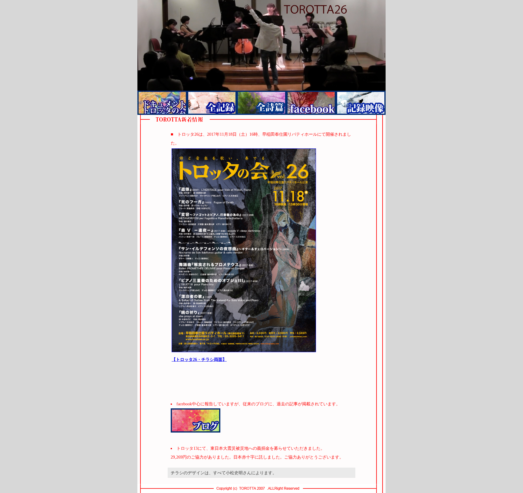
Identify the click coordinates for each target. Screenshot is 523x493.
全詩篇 (261, 103)
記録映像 (361, 103)
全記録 (212, 103)
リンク (311, 103)
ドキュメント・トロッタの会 (162, 103)
